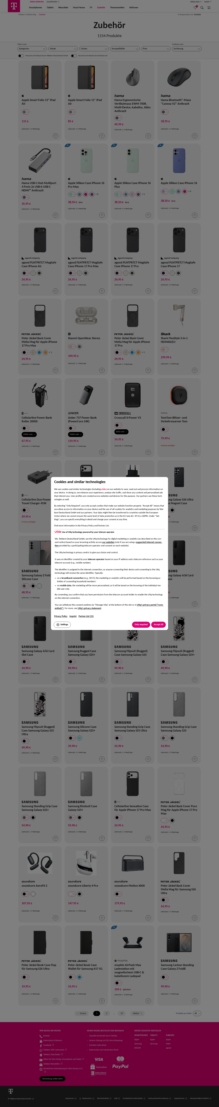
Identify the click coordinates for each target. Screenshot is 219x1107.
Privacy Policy (60, 616)
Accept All (158, 624)
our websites (108, 542)
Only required (141, 624)
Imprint (73, 616)
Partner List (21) (86, 616)
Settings (64, 624)
